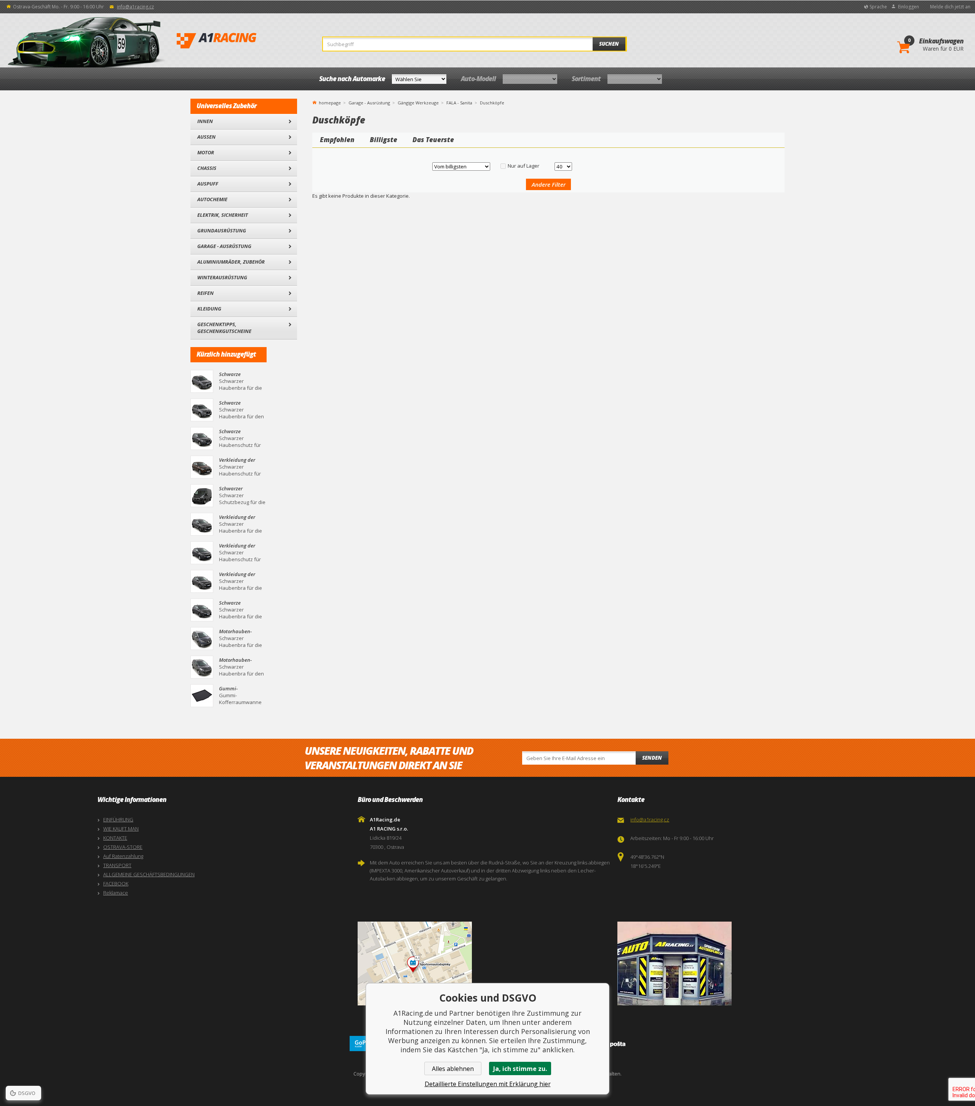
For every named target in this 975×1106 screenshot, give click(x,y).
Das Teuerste (433, 139)
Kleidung (209, 308)
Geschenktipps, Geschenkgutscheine (224, 328)
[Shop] (745, 963)
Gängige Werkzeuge (418, 103)
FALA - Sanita (459, 103)
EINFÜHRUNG (118, 819)
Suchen (609, 43)
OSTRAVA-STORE (122, 847)
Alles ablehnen (453, 1068)
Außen (206, 136)
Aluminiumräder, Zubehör (231, 261)
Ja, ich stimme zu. (520, 1068)
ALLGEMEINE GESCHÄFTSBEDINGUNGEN (149, 874)
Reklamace (115, 892)
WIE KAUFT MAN (121, 828)
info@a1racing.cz (135, 6)
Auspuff (207, 183)
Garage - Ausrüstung (224, 246)
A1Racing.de (242, 41)
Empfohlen (337, 139)
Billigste (383, 139)
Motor (205, 152)
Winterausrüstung (222, 277)
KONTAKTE (115, 837)
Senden (652, 757)
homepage (330, 102)
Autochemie (212, 199)
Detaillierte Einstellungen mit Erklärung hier (488, 1084)
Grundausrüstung (221, 230)
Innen (205, 121)
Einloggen (908, 6)
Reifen (205, 293)
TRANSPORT (117, 865)
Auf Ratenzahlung (123, 856)
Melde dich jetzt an (950, 6)
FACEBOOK (115, 883)
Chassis (206, 168)
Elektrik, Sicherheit (222, 214)
